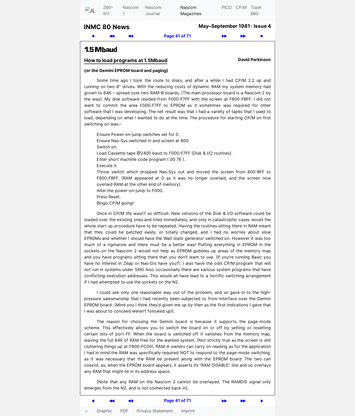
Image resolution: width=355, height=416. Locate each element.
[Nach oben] (86, 411)
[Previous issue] (131, 36)
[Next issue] (224, 36)
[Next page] (262, 36)
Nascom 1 (131, 10)
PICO (227, 7)
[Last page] (243, 36)
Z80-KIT (108, 10)
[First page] (112, 36)
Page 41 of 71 (177, 35)
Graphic (104, 410)
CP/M (241, 7)
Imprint (188, 410)
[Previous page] (93, 36)
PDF (124, 410)
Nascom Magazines (190, 10)
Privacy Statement (155, 410)
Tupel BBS (256, 10)
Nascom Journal (153, 10)
